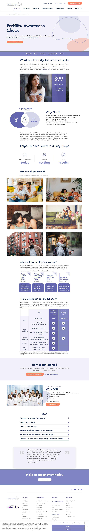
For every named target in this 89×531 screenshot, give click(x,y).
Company (25, 497)
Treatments (26, 8)
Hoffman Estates (69, 507)
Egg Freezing (39, 505)
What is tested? (53, 53)
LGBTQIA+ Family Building (42, 511)
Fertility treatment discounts (57, 509)
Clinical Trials (54, 511)
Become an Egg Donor (47, 3)
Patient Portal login (55, 517)
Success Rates (25, 505)
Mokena (67, 509)
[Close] (86, 526)
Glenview (68, 503)
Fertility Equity (25, 509)
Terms (61, 53)
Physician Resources (26, 511)
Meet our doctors (53, 404)
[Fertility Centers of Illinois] (15, 499)
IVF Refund (54, 507)
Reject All (68, 526)
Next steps (43, 53)
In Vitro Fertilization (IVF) (41, 500)
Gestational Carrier (40, 514)
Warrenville (68, 511)
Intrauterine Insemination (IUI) (42, 501)
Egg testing (55, 66)
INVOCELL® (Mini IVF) (41, 503)
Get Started (17, 8)
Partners (23, 507)
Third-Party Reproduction (42, 516)
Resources (36, 8)
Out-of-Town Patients (70, 516)
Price (35, 53)
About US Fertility (25, 501)
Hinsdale (68, 505)
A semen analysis (46, 69)
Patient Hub (78, 8)
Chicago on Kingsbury (70, 500)
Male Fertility (39, 507)
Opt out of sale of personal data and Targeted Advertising (68, 523)
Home (8, 14)
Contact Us (24, 516)
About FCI (24, 500)
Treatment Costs (55, 504)
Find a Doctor (60, 8)
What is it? (28, 53)
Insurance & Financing (56, 505)
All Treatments (39, 518)
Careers (23, 514)
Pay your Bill (54, 519)
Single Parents (39, 509)
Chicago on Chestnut (70, 501)
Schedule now (44, 480)
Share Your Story (55, 520)
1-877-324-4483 (58, 3)
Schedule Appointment (74, 3)
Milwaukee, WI (69, 514)
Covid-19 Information (26, 512)
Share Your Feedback (26, 518)
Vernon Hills (68, 512)
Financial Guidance (47, 8)
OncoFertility (39, 512)
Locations (69, 8)
